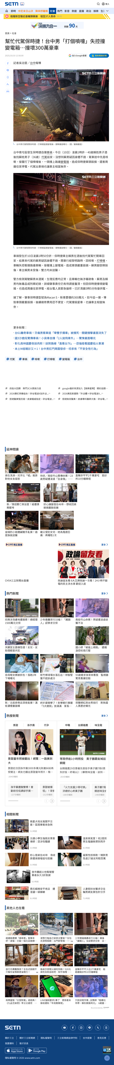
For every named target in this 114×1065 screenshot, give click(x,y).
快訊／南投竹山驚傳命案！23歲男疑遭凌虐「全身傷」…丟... (56, 477)
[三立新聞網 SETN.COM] (7, 11)
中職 (67, 725)
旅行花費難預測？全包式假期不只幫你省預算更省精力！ (21, 971)
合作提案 (87, 1037)
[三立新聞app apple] (14, 1050)
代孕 (46, 725)
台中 (33, 63)
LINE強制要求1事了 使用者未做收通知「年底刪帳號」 (55, 1001)
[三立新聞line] (89, 1027)
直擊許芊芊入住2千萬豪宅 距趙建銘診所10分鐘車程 (90, 971)
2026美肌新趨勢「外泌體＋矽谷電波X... (81, 393)
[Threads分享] (7, 77)
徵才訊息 (23, 1043)
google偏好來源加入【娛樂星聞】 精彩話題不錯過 (85, 388)
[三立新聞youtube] (64, 1027)
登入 (107, 4)
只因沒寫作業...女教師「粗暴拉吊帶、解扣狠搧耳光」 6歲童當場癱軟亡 (90, 1001)
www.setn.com (32, 1057)
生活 (103, 11)
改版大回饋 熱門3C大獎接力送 (25, 388)
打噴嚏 (101, 260)
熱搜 (74, 11)
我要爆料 (9, 1043)
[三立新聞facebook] (72, 1027)
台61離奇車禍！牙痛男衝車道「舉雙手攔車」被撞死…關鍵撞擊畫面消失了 (61, 333)
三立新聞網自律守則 (67, 1037)
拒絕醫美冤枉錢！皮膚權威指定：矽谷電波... (31, 398)
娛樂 (95, 11)
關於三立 (9, 1037)
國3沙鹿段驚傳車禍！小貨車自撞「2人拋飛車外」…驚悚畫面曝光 (55, 338)
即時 (13, 11)
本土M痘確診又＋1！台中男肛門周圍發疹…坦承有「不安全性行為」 (57, 349)
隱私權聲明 (46, 1037)
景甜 (15, 725)
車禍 (49, 152)
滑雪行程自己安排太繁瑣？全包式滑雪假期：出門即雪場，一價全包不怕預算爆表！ (55, 939)
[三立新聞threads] (106, 1027)
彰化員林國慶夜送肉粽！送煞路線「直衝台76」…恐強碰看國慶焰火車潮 (59, 343)
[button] (98, 4)
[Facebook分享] (7, 63)
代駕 (44, 157)
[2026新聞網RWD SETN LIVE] (22, 3)
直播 (81, 11)
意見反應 (101, 1037)
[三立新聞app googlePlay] (37, 1050)
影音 (67, 11)
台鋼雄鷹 (83, 725)
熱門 (59, 11)
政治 (88, 11)
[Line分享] (7, 70)
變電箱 (65, 162)
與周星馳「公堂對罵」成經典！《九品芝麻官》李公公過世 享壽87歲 (21, 1001)
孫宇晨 (31, 725)
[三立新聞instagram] (81, 1027)
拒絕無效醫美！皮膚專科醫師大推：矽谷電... (84, 398)
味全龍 (98, 725)
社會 (52, 11)
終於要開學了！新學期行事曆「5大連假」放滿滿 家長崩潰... (56, 704)
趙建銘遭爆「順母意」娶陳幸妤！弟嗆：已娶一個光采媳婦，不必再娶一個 (21, 939)
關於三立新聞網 (27, 1037)
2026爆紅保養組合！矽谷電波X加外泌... (29, 393)
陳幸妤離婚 (41, 11)
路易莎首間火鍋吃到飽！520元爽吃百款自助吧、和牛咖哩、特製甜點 (55, 971)
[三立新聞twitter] (98, 1027)
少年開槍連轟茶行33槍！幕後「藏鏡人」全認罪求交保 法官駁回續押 (90, 939)
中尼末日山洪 (25, 11)
